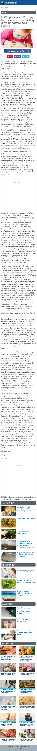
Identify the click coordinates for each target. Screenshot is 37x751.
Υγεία (7, 7)
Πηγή (3, 455)
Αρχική (3, 7)
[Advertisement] (17, 195)
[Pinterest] (9, 56)
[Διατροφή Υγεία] (9, 4)
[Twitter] (26, 56)
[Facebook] (18, 50)
